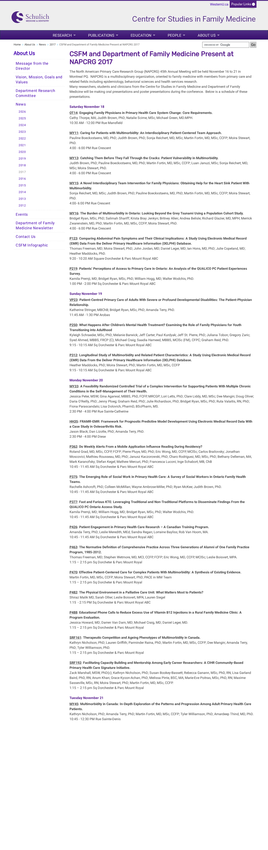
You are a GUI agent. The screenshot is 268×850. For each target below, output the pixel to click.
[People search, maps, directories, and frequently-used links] (243, 5)
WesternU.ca (219, 4)
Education (141, 35)
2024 (22, 125)
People (174, 35)
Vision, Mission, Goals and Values (39, 79)
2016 (22, 179)
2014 (22, 192)
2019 (22, 158)
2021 (22, 145)
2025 (22, 118)
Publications (101, 35)
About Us (207, 35)
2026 (22, 112)
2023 (22, 132)
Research (62, 35)
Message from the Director (32, 66)
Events (22, 214)
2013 (22, 199)
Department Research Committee (35, 93)
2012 (22, 205)
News (42, 44)
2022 (22, 138)
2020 (22, 152)
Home (17, 44)
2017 (52, 44)
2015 (22, 185)
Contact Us (26, 237)
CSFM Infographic (32, 245)
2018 (22, 165)
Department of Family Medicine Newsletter (35, 225)
